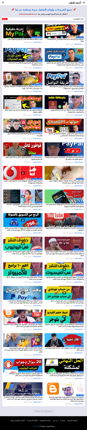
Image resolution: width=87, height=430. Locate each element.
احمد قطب (35, 426)
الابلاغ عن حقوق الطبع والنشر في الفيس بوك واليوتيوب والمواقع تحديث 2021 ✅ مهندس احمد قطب (65, 278)
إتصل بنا (62, 420)
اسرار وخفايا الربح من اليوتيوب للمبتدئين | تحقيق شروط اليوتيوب (65, 229)
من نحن (55, 420)
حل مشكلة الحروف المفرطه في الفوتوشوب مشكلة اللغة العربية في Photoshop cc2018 (24, 205)
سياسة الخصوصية (45, 420)
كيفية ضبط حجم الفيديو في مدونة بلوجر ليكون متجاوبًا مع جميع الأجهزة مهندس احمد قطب (64, 325)
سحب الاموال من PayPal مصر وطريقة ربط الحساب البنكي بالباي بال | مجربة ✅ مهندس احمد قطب (25, 302)
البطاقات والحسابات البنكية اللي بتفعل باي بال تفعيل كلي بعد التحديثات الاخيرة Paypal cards (65, 64)
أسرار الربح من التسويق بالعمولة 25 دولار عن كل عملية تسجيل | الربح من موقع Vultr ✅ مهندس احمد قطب (23, 229)
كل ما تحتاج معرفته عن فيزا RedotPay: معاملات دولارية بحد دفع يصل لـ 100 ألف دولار (23, 87)
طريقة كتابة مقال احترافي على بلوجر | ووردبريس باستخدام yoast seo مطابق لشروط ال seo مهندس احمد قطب (23, 350)
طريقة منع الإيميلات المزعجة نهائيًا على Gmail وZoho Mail (65, 40)
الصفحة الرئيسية (72, 420)
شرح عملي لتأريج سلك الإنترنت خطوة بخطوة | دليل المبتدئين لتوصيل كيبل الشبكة (66, 182)
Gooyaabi (55, 424)
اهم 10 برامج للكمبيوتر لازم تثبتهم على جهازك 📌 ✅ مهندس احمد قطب (24, 278)
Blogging (38, 424)
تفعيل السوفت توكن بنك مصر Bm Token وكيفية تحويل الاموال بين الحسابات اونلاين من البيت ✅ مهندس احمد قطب (65, 253)
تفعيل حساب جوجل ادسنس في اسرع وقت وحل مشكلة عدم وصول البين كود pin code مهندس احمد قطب (65, 374)
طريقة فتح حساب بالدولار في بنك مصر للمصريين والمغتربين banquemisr (67, 111)
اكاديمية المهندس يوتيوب (17, 420)
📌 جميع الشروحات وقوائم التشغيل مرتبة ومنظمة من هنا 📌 (43, 9)
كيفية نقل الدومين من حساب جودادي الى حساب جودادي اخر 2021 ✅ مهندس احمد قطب (67, 302)
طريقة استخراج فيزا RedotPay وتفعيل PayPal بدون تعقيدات (24, 134)
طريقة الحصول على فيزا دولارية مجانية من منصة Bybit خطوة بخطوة (23, 111)
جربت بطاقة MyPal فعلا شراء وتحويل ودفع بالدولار (25, 39)
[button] (84, 2)
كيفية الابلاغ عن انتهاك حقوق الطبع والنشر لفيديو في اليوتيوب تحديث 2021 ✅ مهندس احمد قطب (23, 252)
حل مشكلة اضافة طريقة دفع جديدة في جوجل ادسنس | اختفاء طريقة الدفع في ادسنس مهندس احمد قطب (23, 398)
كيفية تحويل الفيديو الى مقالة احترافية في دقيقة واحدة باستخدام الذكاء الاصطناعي (66, 134)
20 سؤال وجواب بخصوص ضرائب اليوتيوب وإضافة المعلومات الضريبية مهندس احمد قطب (25, 374)
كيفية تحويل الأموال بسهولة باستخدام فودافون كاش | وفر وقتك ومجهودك (23, 182)
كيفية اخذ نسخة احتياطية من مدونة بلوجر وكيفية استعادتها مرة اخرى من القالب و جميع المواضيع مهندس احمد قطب (66, 399)
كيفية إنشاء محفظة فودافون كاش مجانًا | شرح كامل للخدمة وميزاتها (23, 158)
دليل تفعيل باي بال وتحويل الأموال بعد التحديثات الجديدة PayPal (25, 64)
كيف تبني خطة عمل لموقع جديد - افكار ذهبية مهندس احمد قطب (64, 349)
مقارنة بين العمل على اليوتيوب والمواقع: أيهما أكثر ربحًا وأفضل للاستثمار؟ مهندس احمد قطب (23, 325)
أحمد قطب (75, 2)
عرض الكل (5, 19)
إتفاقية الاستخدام (32, 420)
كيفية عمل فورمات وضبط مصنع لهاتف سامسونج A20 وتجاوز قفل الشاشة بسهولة (65, 205)
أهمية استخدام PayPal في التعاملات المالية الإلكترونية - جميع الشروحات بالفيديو (64, 158)
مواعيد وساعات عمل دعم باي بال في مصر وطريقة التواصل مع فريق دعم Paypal (66, 87)
